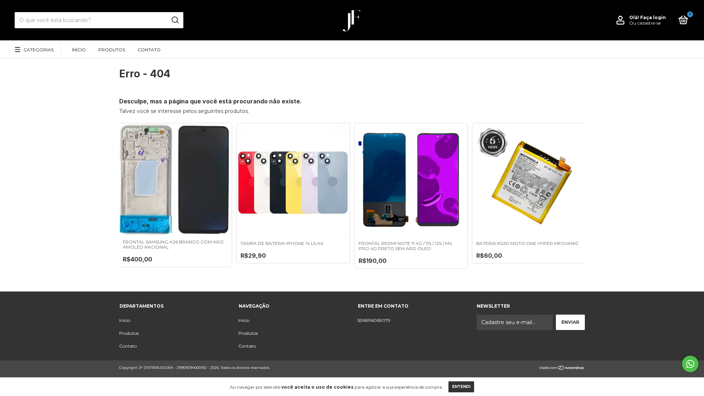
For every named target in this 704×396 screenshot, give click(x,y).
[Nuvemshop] (562, 368)
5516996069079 (374, 320)
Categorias (38, 49)
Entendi (461, 386)
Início (79, 49)
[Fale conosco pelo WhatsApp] (690, 364)
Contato (149, 49)
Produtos (111, 49)
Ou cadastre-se (645, 23)
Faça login (653, 17)
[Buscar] (175, 20)
